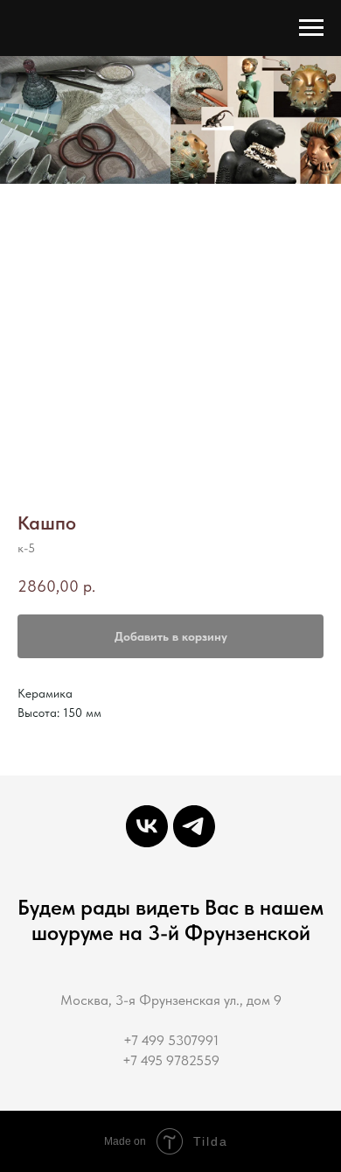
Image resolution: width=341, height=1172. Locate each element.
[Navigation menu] (311, 28)
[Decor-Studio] (194, 826)
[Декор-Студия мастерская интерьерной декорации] (147, 826)
